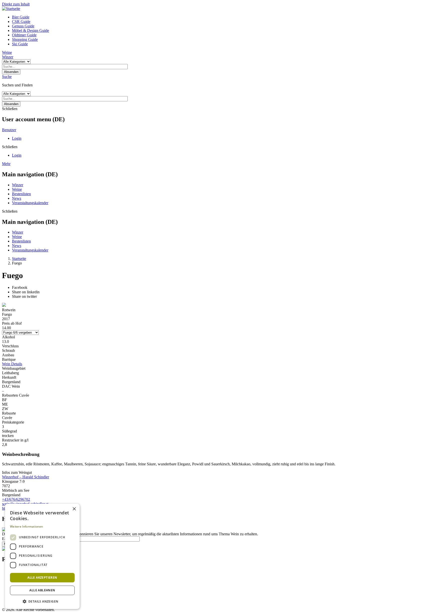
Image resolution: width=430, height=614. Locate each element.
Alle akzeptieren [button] (42, 577)
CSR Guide (21, 21)
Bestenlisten (21, 194)
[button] (42, 601)
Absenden (11, 72)
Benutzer (9, 130)
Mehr (6, 164)
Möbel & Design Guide (30, 30)
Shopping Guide (25, 39)
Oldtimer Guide (24, 35)
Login (16, 138)
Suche (7, 76)
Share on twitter (24, 296)
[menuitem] (220, 17)
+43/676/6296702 (16, 499)
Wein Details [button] (12, 364)
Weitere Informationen (26, 526)
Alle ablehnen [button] (42, 590)
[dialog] (42, 556)
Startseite (19, 258)
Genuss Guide (23, 26)
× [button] (74, 509)
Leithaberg (10, 373)
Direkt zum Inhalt (16, 4)
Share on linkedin (26, 292)
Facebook (19, 287)
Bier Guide (20, 17)
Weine (7, 52)
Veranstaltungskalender (30, 203)
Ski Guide (20, 44)
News (16, 198)
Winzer (7, 57)
